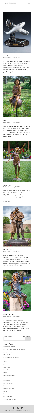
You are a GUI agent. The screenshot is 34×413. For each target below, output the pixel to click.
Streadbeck (8, 57)
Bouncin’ (6, 120)
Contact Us (6, 370)
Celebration (7, 185)
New (4, 386)
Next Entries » (27, 336)
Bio (4, 364)
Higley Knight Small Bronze (11, 357)
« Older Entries (7, 336)
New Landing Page (8, 388)
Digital (5, 372)
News (5, 391)
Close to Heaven (8, 250)
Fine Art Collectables (9, 375)
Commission (6, 367)
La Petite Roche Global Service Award (14, 349)
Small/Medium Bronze (9, 399)
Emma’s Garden (8, 314)
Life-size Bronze (8, 383)
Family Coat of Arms (9, 346)
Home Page (6, 380)
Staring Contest (7, 352)
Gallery (5, 378)
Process (5, 394)
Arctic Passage (8, 56)
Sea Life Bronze (7, 396)
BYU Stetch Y (7, 355)
